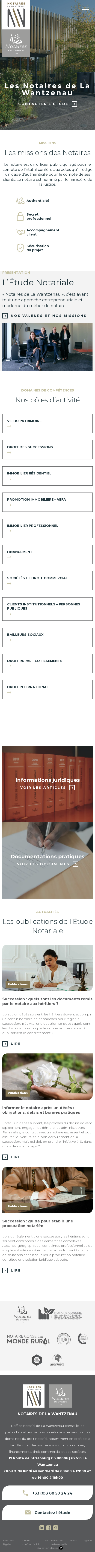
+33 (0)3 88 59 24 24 (51, 1493)
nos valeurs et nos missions (49, 316)
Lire (16, 1044)
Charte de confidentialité (35, 1542)
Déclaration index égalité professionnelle (71, 1542)
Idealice (54, 1547)
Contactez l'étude (51, 1513)
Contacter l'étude (43, 104)
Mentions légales (8, 1542)
